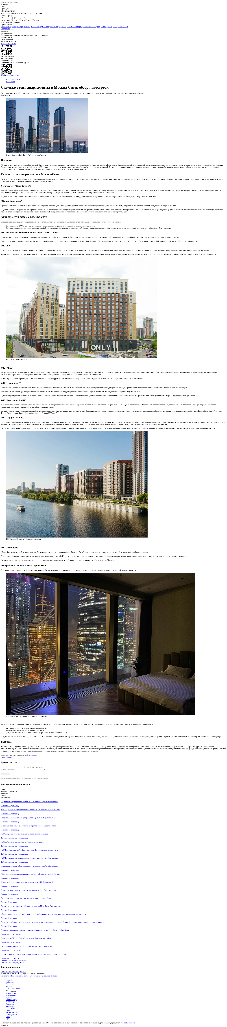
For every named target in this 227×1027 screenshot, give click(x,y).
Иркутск (27, 27)
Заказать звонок (7, 58)
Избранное (5, 29)
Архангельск (6, 27)
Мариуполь (66, 27)
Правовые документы (19, 976)
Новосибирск (76, 27)
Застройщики (11, 986)
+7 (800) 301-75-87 (8, 44)
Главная (9, 980)
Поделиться (32, 755)
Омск (85, 27)
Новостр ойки (11, 984)
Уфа (126, 27)
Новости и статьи (13, 988)
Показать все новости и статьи (13, 960)
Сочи (115, 27)
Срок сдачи (5, 20)
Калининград (36, 27)
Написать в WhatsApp (10, 75)
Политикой (130, 1023)
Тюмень (121, 27)
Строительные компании (40, 976)
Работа (54, 976)
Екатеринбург (17, 27)
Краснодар (56, 27)
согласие (25, 778)
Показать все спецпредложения (13, 962)
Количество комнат (9, 14)
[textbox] (10, 2)
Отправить (5, 774)
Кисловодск (47, 27)
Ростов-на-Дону (93, 27)
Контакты (5, 976)
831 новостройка (8, 11)
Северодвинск (106, 27)
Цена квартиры (7, 16)
